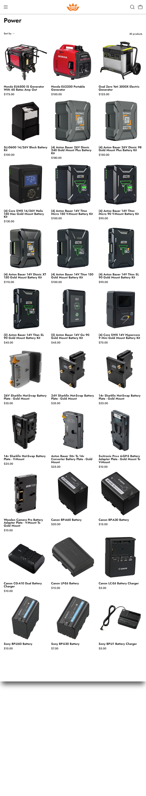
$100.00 (56, 94)
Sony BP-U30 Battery (65, 643)
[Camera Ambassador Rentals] (73, 7)
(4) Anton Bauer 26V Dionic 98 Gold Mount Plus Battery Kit (120, 149)
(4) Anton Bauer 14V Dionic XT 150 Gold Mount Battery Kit (25, 276)
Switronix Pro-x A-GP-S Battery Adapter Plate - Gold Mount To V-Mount (119, 459)
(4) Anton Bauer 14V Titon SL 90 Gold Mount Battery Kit (119, 276)
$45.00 (8, 342)
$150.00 (104, 154)
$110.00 (9, 282)
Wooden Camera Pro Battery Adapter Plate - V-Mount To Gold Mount (23, 522)
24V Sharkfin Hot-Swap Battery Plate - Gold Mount (72, 397)
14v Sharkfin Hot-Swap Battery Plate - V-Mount (25, 458)
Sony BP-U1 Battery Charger (118, 643)
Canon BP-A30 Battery (114, 519)
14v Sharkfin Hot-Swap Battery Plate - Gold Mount (119, 397)
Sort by (7, 33)
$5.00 (102, 588)
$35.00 (8, 403)
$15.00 (103, 524)
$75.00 (103, 342)
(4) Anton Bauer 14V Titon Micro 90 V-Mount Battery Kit (119, 212)
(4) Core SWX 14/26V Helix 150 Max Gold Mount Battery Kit (24, 213)
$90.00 (103, 218)
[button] (132, 7)
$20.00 (55, 524)
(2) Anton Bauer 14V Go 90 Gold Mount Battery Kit (70, 336)
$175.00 (9, 94)
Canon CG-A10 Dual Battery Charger (23, 585)
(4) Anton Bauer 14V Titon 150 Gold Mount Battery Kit (72, 276)
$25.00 (103, 403)
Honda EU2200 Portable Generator (68, 88)
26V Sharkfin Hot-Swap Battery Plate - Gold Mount (25, 397)
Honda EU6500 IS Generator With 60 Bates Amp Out (24, 88)
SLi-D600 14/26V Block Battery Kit (25, 149)
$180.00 (56, 157)
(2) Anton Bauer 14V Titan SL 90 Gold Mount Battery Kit (24, 336)
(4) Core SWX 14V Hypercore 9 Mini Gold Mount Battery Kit (119, 336)
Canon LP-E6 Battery (65, 583)
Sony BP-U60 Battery (18, 643)
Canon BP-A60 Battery (66, 519)
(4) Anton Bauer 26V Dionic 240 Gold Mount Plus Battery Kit (71, 150)
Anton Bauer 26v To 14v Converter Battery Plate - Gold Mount (71, 459)
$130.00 (9, 221)
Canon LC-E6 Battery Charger (119, 583)
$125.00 (104, 94)
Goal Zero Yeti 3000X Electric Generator (119, 88)
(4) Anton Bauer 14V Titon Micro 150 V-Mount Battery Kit (72, 212)
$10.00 (103, 466)
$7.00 (54, 648)
